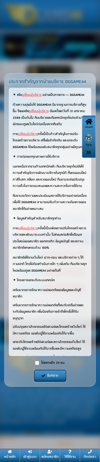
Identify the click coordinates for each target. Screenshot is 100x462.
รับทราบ (52, 376)
